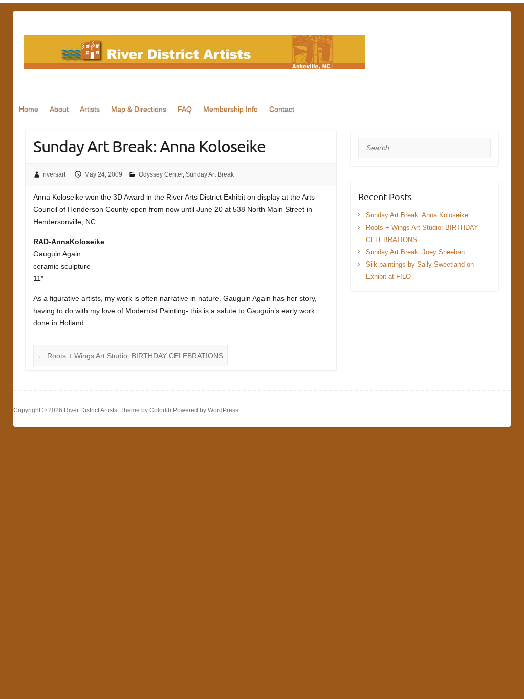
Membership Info (230, 109)
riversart (54, 174)
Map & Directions (138, 109)
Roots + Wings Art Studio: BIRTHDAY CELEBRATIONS (130, 356)
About (59, 109)
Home (28, 109)
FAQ (185, 109)
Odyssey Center (161, 174)
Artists (90, 109)
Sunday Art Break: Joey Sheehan (415, 252)
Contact (281, 109)
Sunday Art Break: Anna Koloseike (417, 215)
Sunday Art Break (210, 174)
